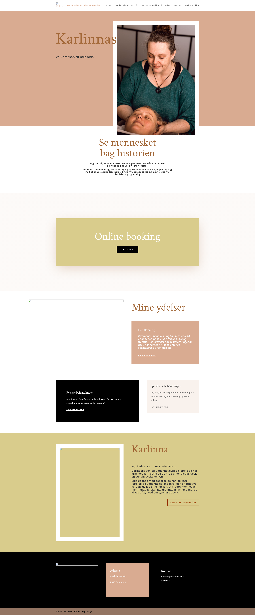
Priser (168, 5)
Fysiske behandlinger (124, 5)
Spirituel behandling (149, 5)
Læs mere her (147, 355)
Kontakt (178, 5)
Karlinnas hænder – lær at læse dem (84, 5)
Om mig (107, 5)
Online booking (192, 5)
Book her (127, 249)
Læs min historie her (183, 502)
